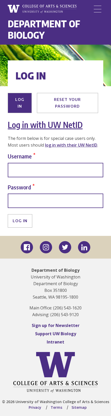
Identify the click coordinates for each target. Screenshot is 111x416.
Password (19, 186)
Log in (19, 102)
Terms (56, 407)
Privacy (35, 407)
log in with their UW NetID (71, 145)
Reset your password (67, 102)
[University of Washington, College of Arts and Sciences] (42, 9)
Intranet (55, 342)
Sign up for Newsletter (56, 325)
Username (20, 156)
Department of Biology (44, 29)
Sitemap (79, 407)
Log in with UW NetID (45, 124)
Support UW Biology (55, 334)
